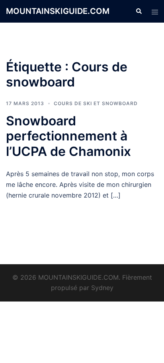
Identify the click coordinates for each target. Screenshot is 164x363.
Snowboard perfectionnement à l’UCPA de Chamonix (68, 136)
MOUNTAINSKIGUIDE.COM (57, 11)
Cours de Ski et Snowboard (96, 103)
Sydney (102, 288)
